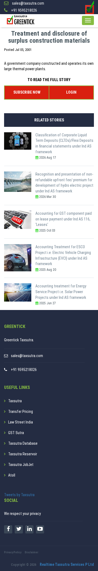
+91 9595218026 (24, 369)
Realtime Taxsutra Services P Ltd (67, 564)
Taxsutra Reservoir (22, 454)
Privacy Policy (12, 552)
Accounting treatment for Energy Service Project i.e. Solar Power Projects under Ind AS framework (60, 291)
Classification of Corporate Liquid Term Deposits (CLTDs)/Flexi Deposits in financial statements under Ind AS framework (64, 143)
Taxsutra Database (23, 443)
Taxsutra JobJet (20, 464)
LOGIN (71, 92)
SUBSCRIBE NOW (26, 92)
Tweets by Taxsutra (19, 495)
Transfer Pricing (20, 411)
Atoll (11, 475)
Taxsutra (15, 401)
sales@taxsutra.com (27, 356)
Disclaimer (31, 552)
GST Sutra (16, 433)
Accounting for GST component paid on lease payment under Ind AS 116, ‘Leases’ (63, 219)
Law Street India (20, 422)
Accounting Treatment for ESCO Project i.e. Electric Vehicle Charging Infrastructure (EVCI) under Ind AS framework (63, 255)
